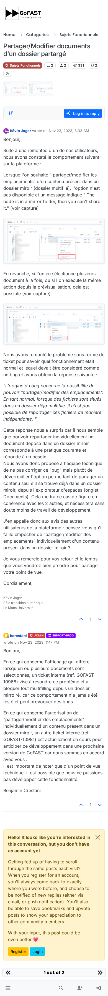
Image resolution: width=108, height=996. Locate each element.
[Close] (97, 837)
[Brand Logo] (24, 13)
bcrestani (18, 635)
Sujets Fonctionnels (25, 65)
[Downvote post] (100, 619)
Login (37, 951)
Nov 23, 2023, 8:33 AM (69, 130)
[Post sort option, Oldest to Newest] (11, 113)
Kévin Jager (20, 130)
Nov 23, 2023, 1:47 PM (39, 642)
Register (18, 951)
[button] (8, 988)
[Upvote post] (81, 619)
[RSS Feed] (7, 74)
